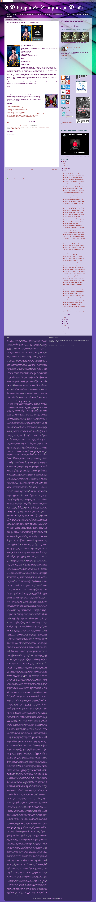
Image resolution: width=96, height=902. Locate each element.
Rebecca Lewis (36, 716)
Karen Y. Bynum (41, 582)
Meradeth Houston (34, 654)
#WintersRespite (26, 346)
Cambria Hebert (29, 423)
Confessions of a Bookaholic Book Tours (30, 448)
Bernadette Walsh (33, 396)
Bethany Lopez (15, 397)
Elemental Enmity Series (17, 486)
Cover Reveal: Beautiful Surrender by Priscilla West (73, 212)
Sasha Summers (34, 737)
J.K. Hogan (9, 557)
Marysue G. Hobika (43, 646)
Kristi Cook (44, 601)
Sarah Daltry (14, 736)
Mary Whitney (35, 646)
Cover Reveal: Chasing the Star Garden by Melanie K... (74, 210)
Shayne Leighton (13, 750)
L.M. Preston (12, 606)
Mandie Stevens (18, 638)
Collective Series (9, 448)
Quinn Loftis (14, 709)
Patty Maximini (39, 695)
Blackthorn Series (36, 400)
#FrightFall (37, 341)
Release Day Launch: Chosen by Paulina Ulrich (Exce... (73, 175)
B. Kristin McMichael (36, 386)
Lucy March (20, 631)
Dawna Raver (19, 466)
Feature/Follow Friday (28, 506)
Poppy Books (24, 703)
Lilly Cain (41, 618)
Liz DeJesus (37, 623)
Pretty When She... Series (19, 704)
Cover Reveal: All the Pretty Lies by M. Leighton (72, 177)
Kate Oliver (18, 589)
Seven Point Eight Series (31, 742)
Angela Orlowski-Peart (16, 374)
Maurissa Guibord (44, 647)
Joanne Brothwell (15, 573)
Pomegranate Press (17, 703)
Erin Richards (29, 496)
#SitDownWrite (36, 344)
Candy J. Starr (12, 426)
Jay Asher (31, 561)
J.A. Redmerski (42, 555)
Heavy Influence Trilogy (41, 532)
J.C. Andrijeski (13, 556)
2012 (64, 331)
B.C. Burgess (43, 386)
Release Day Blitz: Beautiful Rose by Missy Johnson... (73, 199)
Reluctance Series (9, 720)
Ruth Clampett (23, 728)
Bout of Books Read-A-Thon (21, 412)
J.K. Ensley (45, 556)
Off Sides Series (12, 684)
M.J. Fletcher (40, 634)
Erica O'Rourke (18, 496)
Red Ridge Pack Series (24, 717)
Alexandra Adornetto (39, 361)
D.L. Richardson (34, 457)
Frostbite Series (9, 516)
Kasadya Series (10, 585)
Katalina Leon (23, 127)
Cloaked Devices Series (11, 447)
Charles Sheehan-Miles (37, 435)
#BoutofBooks (17, 340)
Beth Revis (9, 397)
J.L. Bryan (22, 557)
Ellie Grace (21, 491)
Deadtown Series (43, 466)
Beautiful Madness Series (11, 393)
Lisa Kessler (33, 621)
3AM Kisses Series (23, 349)
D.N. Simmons (45, 457)
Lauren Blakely (44, 610)
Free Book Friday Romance (42, 514)
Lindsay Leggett (37, 619)
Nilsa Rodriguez (38, 680)
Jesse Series (44, 568)
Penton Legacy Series (35, 697)
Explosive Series (9, 502)
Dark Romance (36, 462)
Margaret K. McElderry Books (17, 639)
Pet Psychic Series (40, 699)
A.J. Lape (16, 353)
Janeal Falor (42, 560)
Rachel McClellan (41, 711)
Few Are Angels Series (20, 507)
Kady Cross (26, 580)
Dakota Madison (30, 458)
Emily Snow (30, 492)
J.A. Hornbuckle (26, 555)
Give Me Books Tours (27, 520)
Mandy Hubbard (30, 638)
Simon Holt (45, 753)
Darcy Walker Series (35, 461)
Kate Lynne (13, 589)
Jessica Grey (37, 569)
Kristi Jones (8, 602)
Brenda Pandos (9, 415)
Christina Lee (13, 440)
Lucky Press (15, 631)
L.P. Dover (21, 606)
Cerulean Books (39, 434)
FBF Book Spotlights (18, 506)
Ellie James (31, 491)
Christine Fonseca (36, 440)
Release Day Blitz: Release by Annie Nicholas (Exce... (73, 205)
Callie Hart (44, 422)
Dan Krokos (42, 458)
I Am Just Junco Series (25, 545)
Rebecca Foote (30, 716)
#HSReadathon (9, 342)
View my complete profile (66, 55)
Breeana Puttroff (43, 414)
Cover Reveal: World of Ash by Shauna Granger (72, 256)
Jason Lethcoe (26, 561)
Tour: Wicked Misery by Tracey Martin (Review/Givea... (74, 264)
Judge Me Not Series (16, 576)
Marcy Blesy (9, 639)
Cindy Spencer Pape (25, 443)
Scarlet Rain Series (14, 738)
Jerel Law (23, 568)
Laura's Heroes (18, 610)
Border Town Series (33, 411)
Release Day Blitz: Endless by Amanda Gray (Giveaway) (74, 269)
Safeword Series (9, 732)
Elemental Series (25, 486)
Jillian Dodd (20, 572)
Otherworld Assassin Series (23, 688)
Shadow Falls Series (40, 744)
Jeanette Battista (43, 561)
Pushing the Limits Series (34, 708)
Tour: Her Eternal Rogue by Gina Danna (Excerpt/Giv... (74, 311)
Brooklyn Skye (9, 419)
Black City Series (19, 400)
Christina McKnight (29, 440)
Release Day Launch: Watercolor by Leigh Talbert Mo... (74, 299)
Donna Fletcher (9, 479)
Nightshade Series (20, 680)
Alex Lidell (32, 361)
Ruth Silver (29, 728)
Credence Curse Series (29, 454)
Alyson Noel (18, 365)
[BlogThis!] (32, 125)
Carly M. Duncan (43, 426)
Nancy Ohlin (18, 672)
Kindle (29, 61)
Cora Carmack (32, 450)
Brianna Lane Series (16, 415)
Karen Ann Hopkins (36, 581)
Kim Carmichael (41, 597)
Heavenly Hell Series (32, 532)
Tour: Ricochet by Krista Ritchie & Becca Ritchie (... (73, 251)
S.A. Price (16, 729)
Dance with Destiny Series (18, 459)
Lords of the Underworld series (40, 626)
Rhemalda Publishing (19, 721)
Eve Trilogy (20, 500)
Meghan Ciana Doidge (13, 650)
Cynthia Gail (22, 457)
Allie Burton (14, 364)
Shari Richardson (40, 748)
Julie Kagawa (28, 577)
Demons (38, 471)
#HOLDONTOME (43, 341)
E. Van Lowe (9, 483)
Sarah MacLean (9, 737)
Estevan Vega (16, 498)
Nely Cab (18, 675)
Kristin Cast (20, 602)
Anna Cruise (36, 377)
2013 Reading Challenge (67, 110)
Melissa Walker (37, 652)
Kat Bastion (20, 586)
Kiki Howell (35, 597)
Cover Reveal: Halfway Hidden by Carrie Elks (72, 230)
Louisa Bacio (40, 627)
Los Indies (28, 627)
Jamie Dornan (9, 560)
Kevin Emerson (12, 597)
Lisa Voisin (33, 622)
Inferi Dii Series (35, 551)
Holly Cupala (19, 540)
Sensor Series (40, 741)
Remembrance (16, 720)
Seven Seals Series (40, 742)
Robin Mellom (27, 724)
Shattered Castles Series (32, 749)
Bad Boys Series (23, 388)
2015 (64, 161)
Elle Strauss (42, 490)
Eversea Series (43, 500)
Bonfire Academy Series (10, 407)
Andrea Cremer (35, 370)
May (65, 321)
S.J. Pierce (26, 729)
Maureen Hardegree (30, 647)
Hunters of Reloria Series (25, 544)
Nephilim (29, 675)
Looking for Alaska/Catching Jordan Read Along (25, 626)
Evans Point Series (9, 500)
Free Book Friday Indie (30, 514)
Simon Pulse (10, 754)
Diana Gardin (30, 475)
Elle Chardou (36, 490)
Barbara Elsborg (44, 389)
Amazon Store (30, 14)
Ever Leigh (25, 500)
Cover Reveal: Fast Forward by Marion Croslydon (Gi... (74, 197)
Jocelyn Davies (28, 573)
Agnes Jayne (19, 360)
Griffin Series (41, 524)
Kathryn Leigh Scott (20, 590)
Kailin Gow (38, 580)
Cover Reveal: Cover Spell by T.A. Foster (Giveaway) (73, 300)
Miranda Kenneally (29, 662)
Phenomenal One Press (13, 700)
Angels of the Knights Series (26, 376)
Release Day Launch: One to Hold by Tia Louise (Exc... (74, 267)
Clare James (20, 446)
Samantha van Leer (17, 733)
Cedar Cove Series (21, 434)
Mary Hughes (21, 646)
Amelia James (45, 368)
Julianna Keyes (22, 577)
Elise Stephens (30, 487)
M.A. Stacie (34, 634)
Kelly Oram (35, 594)
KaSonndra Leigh (35, 585)
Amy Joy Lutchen (32, 369)
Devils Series (30, 474)
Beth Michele (45, 396)
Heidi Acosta (9, 533)
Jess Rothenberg (28, 568)
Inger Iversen (42, 551)
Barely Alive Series (28, 390)
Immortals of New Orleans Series (12, 549)
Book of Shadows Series (34, 407)
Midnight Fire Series (16, 660)
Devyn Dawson (9, 475)
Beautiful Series (27, 393)
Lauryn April (31, 613)
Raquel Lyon (35, 713)
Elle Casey (31, 490)
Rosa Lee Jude (24, 725)
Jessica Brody (14, 569)
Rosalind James (37, 725)
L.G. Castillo (33, 605)
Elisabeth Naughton (10, 487)
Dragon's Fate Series (35, 479)
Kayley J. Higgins (39, 592)
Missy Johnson (22, 663)
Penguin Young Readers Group (26, 697)
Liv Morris (44, 622)
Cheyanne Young (21, 438)
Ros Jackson (18, 725)
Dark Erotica (42, 461)
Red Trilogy (31, 717)
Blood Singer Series (35, 404)
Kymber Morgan (10, 605)
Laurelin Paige (31, 610)
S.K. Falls (40, 729)
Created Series (16, 454)
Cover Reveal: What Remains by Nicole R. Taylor (72, 260)
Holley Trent (13, 540)
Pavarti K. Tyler (25, 696)
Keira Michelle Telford (11, 593)
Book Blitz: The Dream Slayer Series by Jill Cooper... (73, 181)
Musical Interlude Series (18, 668)
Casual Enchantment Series (17, 431)
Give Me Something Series (37, 520)
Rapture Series (29, 713)
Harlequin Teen (28, 528)
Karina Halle (32, 584)
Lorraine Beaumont (22, 627)
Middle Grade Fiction (29, 659)
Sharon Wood (24, 749)
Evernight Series (37, 500)
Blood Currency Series (42, 403)
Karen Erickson (20, 582)
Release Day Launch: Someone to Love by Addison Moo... (74, 183)
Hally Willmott (34, 527)
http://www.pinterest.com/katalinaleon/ (16, 108)
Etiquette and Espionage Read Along (18, 499)
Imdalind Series (43, 547)
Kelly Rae (39, 594)
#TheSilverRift (33, 345)
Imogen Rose (22, 549)
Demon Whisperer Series (32, 471)
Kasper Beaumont (43, 585)
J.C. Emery (17, 556)
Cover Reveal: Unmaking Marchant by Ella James (73, 203)
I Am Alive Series (17, 545)
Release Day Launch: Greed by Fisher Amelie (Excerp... (73, 184)
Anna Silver (17, 378)
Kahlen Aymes (32, 580)
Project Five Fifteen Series (12, 705)
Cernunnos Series (32, 434)
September (66, 314)
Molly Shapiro (10, 664)
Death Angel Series (29, 467)
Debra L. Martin (38, 469)
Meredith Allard (16, 655)
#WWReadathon (40, 346)
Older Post (55, 169)
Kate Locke (44, 588)
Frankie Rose (12, 514)
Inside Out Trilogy (23, 552)
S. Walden (11, 729)
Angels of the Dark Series (16, 376)
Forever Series (21, 512)
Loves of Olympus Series (39, 630)
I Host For (67, 14)
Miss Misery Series (15, 663)
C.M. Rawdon (18, 422)
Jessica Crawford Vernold (22, 569)
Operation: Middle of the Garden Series (32, 687)
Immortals (33, 548)
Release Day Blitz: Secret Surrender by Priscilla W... (73, 310)
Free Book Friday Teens (12, 515)
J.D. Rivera (32, 556)
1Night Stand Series (25, 348)
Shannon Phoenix (9, 748)
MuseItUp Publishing (31, 667)
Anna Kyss (12, 378)
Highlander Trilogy (18, 539)
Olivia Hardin (23, 684)
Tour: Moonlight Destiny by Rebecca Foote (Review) (73, 192)
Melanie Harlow (27, 650)
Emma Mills (19, 494)
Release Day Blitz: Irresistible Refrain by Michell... (72, 293)
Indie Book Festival (19, 551)
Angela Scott (24, 374)
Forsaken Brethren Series (36, 512)
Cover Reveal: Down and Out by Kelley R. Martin (72, 254)
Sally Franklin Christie (28, 732)
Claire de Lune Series (34, 444)
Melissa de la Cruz (23, 651)
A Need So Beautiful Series (41, 351)
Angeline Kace (44, 374)
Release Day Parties (41, 718)
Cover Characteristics (20, 453)
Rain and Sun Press (31, 712)
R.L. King (34, 709)
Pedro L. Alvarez (32, 696)
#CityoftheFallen (31, 340)
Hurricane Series (33, 544)
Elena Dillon (32, 486)
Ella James (26, 490)
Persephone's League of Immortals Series (29, 699)
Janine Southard (13, 561)
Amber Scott (33, 368)
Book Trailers (42, 408)
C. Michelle (34, 419)
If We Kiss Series (16, 547)
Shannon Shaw (15, 748)
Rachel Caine (44, 709)
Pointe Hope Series (41, 701)
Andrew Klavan (22, 372)
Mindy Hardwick (37, 660)
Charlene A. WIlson (23, 435)
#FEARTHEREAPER (23, 341)
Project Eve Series (44, 704)
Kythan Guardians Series (18, 605)
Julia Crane (45, 576)
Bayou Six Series (9, 392)
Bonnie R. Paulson (18, 407)
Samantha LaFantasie (42, 732)
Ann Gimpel (9, 377)
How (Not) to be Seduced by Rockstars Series (22, 543)
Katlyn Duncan (43, 590)
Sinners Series (23, 754)
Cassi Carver (34, 430)
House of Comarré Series (22, 541)
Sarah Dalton (9, 736)
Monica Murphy (21, 664)
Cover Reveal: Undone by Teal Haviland (71, 172)
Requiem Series (37, 720)
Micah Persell (13, 656)
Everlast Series (30, 500)
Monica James (15, 664)
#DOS (45, 340)
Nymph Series (21, 683)
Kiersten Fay (30, 597)
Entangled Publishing (16, 495)
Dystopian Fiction (39, 482)
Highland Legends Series (42, 537)
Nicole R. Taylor (11, 679)
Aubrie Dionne (32, 385)
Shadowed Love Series (31, 745)
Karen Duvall (15, 582)
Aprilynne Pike (9, 381)
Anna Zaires (22, 378)
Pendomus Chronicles (39, 696)
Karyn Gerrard (45, 584)
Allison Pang (33, 364)
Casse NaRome (28, 430)
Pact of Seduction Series (21, 691)
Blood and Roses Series (23, 403)
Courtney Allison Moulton (28, 451)
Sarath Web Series (16, 737)
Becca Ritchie (18, 394)
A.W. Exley (25, 355)
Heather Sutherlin (16, 532)
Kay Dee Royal (9, 592)
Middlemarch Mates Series (38, 659)
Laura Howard (29, 609)
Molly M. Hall (45, 663)
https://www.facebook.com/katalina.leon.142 (17, 109)
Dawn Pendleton (13, 466)
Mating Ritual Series (10, 647)
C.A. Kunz (43, 419)
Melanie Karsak (33, 650)
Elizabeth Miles (9, 490)
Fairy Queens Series (34, 502)
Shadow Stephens (15, 745)
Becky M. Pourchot (25, 394)
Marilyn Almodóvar (14, 642)
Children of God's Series (29, 438)
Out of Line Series (13, 689)
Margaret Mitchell (28, 639)
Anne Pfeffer (39, 378)
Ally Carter (44, 364)
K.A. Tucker (42, 578)
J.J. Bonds (41, 556)
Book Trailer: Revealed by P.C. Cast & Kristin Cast (73, 240)
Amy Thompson (44, 369)
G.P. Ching (24, 516)
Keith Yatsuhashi (19, 593)
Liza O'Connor (19, 625)
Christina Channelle (31, 439)
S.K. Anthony (36, 729)
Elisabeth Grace (43, 486)
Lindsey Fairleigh (44, 619)
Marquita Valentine (16, 644)
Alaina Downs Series (41, 360)
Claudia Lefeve (36, 446)
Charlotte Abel (9, 436)
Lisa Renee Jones (16, 622)
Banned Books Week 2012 (35, 389)
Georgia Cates (39, 518)
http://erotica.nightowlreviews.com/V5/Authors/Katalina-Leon (21, 116)
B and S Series (29, 386)
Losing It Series (33, 627)
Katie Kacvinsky (27, 590)
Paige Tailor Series (35, 691)
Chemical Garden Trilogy (33, 436)
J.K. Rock (13, 557)
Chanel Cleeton (10, 435)
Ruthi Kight (34, 728)
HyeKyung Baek (44, 544)
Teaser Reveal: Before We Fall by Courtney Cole (72, 276)
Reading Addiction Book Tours (40, 714)
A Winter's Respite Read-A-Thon (30, 352)
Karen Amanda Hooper (27, 581)
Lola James (28, 625)
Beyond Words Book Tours (30, 398)
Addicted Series (26, 357)
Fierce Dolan (27, 507)
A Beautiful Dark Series (32, 349)
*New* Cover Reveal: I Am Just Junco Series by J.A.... (73, 249)
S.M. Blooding (10, 730)
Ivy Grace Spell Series (40, 553)
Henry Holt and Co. (32, 535)
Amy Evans (21, 369)
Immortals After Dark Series (41, 548)
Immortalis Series (28, 548)
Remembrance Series (23, 720)
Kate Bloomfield (44, 586)
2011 (64, 333)
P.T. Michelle (13, 691)
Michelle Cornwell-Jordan (15, 658)
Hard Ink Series (10, 528)
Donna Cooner (43, 478)
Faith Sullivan (41, 502)
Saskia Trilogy (41, 737)
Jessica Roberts (15, 570)
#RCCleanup (22, 344)
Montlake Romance (38, 664)
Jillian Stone (31, 572)
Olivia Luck (29, 684)
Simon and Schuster (38, 753)
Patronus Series (33, 695)
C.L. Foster (13, 422)
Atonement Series (18, 385)
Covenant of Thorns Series (11, 453)
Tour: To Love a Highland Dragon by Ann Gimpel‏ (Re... (74, 232)
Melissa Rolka (31, 652)
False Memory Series (42, 503)
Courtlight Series (19, 451)
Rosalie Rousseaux (30, 725)
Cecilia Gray (8, 434)
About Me (14, 14)
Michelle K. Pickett (39, 658)
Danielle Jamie (16, 461)
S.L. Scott (45, 729)
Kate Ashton (32, 586)
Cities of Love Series (13, 444)
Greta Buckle (27, 524)
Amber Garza (27, 368)
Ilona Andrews (23, 547)
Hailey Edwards (28, 527)
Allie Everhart (19, 364)
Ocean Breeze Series (27, 683)
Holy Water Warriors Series (39, 540)
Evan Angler (44, 499)
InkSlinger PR (15, 552)
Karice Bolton (15, 584)
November (66, 168)
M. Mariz (25, 634)
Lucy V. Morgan (27, 631)
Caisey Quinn (33, 422)
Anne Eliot (34, 378)
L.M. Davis (42, 605)
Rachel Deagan (9, 711)
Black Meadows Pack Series (28, 400)
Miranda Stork (36, 662)
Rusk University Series (10, 728)
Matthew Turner (23, 647)
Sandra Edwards (37, 733)
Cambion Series (22, 423)
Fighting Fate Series (21, 508)
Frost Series (43, 515)
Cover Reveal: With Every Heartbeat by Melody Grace (73, 227)
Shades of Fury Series (22, 744)
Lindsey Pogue (16, 621)
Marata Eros (43, 638)
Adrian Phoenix (40, 357)
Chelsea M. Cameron (23, 436)
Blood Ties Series (42, 404)
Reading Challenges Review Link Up (80, 14)
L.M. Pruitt (16, 606)
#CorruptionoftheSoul (39, 340)
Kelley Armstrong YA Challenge (37, 593)
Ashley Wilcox (35, 382)
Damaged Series (36, 458)
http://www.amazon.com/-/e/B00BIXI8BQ (16, 112)
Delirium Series (16, 471)
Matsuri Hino (16, 647)
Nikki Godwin (27, 680)
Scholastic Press (43, 738)
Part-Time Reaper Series (32, 693)
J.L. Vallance (28, 557)
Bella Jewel (19, 396)
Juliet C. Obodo (35, 577)
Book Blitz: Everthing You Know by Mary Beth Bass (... (74, 258)
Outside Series (28, 689)
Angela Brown (19, 373)
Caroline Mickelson (34, 427)
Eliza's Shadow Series (42, 487)
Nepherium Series (24, 675)
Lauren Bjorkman (37, 610)
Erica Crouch (42, 495)
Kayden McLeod (26, 592)
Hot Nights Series (13, 541)
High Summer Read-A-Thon (12, 537)
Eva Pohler (38, 499)
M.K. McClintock (10, 635)
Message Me (22, 14)
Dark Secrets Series (43, 462)
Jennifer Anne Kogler (10, 565)
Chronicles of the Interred (11, 443)
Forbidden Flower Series (27, 511)
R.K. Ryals (25, 709)
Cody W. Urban (19, 447)
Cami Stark (41, 423)
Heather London (28, 531)
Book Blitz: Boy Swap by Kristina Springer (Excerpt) (73, 219)
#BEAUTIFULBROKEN (10, 340)
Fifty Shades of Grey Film (35, 507)
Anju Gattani (44, 376)
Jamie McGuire (21, 560)
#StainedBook (43, 344)
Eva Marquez (33, 499)
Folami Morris (20, 511)
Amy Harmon (26, 369)
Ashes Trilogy (14, 382)
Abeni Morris (20, 356)
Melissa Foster (29, 651)
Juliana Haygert (16, 577)
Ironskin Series (15, 553)
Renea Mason (31, 720)
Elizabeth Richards (16, 490)
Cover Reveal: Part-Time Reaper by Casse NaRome (73, 218)
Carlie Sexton (30, 426)
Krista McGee (14, 601)
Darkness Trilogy (31, 463)
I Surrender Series (9, 547)
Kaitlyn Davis (44, 580)
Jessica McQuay (43, 569)
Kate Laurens (39, 588)
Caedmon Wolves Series (25, 422)
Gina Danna (42, 519)
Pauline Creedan (19, 696)
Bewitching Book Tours (34, 397)
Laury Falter (26, 613)
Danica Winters (36, 459)
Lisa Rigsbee (22, 622)
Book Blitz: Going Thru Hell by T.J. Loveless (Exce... (73, 229)
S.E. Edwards (22, 729)
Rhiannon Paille (35, 721)
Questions (9, 709)
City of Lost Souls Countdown (24, 444)
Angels (9, 376)
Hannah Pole (45, 527)
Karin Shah (27, 584)
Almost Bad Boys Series (10, 365)
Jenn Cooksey (20, 564)
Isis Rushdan (28, 553)
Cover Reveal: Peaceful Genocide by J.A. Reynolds (72, 188)
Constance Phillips (13, 450)
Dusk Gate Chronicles (30, 482)
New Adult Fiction (18, 676)
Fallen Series (19, 503)
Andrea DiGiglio (43, 370)
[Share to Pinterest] (36, 125)
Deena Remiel (19, 470)
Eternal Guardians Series (32, 498)
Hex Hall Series (28, 536)
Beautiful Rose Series (19, 393)
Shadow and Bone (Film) (31, 744)
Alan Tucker (12, 361)
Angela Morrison (9, 374)
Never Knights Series (43, 675)
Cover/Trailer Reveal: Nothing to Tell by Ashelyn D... (73, 186)
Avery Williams (18, 386)
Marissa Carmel (21, 643)
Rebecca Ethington (23, 716)
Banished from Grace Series (24, 389)
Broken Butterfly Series (12, 418)
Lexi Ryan (13, 618)
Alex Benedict (22, 361)
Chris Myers (12, 439)
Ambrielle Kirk (39, 368)
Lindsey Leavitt (10, 621)
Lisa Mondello (44, 621)
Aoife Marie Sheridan (27, 380)
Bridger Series (33, 415)
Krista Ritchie (19, 601)
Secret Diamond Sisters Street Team (38, 740)
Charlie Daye (44, 435)
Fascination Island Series (38, 504)
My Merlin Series (43, 668)
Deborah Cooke (23, 469)
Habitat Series (22, 527)
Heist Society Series (37, 533)
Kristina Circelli (26, 602)
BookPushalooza (17, 410)
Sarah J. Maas (30, 736)
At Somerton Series (33, 384)
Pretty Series (12, 704)
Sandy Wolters (43, 733)
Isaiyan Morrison (22, 553)
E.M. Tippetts (25, 483)
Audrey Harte (43, 385)
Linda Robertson (24, 619)
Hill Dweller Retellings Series (31, 539)
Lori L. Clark (16, 627)
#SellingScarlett (29, 344)
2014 (64, 163)
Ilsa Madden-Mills (36, 547)
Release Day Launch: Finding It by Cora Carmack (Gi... (74, 245)
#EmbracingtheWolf (10, 341)
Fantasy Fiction (10, 504)
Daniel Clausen (43, 459)
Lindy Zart (21, 621)
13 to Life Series (17, 348)
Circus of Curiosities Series (34, 443)
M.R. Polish (38, 635)
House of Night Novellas (31, 541)
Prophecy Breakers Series (42, 705)
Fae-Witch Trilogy (25, 502)
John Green (44, 573)
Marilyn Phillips (33, 642)
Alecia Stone (17, 361)
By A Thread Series (15, 419)
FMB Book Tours (11, 511)
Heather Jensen (21, 531)
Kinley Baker (40, 598)
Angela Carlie (31, 373)
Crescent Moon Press (38, 454)
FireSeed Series (43, 508)
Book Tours (17, 127)
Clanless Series (9, 446)
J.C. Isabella (22, 556)
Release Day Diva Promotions (28, 719)
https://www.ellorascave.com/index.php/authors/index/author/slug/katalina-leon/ (25, 113)
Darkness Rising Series (17, 463)
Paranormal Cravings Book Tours (33, 127)
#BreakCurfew (25, 340)
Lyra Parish (9, 634)
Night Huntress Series (37, 679)
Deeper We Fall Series (26, 470)
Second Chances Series (19, 740)
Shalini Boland (38, 745)
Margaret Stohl (35, 639)
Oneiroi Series (22, 687)
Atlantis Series (39, 384)
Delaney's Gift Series (10, 471)
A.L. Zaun (30, 353)
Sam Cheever (36, 732)
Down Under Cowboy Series (17, 479)
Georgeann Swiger (33, 518)
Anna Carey (31, 377)
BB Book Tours (16, 392)
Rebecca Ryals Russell (43, 716)
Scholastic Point (35, 738)
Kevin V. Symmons (19, 597)
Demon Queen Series (23, 471)
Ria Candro (42, 721)
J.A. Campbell (20, 555)
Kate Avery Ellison (38, 586)
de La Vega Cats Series (27, 466)
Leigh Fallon (25, 615)
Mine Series (43, 660)
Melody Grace (9, 654)
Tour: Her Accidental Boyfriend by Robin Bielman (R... (73, 208)
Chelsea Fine (16, 436)
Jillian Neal (26, 572)
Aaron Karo (30, 355)
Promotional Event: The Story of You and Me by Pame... (74, 286)
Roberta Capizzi (9, 724)
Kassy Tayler (15, 586)
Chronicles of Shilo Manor (41, 442)
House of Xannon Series (10, 543)
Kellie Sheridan (17, 594)
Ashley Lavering (20, 382)
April (65, 323)
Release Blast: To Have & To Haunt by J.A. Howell (73, 282)
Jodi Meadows (33, 573)
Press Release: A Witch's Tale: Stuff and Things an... (73, 284)
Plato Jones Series (20, 701)
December (66, 166)
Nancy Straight (24, 672)
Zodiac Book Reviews (44, 127)
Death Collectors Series (37, 467)
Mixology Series (34, 663)
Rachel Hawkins (27, 711)
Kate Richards (24, 589)
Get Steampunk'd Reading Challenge (17, 519)
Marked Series (43, 643)
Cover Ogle (29, 453)
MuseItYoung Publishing (40, 667)
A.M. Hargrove (41, 353)
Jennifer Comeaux (25, 565)
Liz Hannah (42, 623)
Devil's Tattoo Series (23, 474)
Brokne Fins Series (36, 418)
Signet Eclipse (19, 753)
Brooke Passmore (43, 418)
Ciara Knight (18, 443)
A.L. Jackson (26, 353)
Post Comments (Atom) (16, 172)
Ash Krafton (37, 381)
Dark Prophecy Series (28, 462)
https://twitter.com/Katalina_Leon (14, 110)
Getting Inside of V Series (30, 519)
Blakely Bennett (43, 400)
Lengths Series (18, 617)
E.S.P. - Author (31, 483)
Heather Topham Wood (24, 532)
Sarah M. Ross (43, 736)
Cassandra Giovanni (12, 430)
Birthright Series (44, 398)
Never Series (10, 676)
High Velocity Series (23, 537)
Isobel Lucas (34, 553)
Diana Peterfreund (41, 475)
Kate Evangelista (18, 588)
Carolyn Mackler (41, 427)
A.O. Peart (11, 355)
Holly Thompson (30, 540)
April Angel (34, 380)
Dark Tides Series (9, 463)
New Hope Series (43, 676)
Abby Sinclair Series (13, 356)
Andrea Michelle (16, 372)
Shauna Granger (40, 749)
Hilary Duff (24, 539)
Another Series (20, 380)
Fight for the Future (43, 507)
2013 (64, 165)
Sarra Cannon (22, 737)
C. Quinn (39, 419)
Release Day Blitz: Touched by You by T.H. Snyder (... (73, 173)
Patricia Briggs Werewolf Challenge (16, 695)
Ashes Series (9, 382)
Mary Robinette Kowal (28, 646)
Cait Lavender (39, 422)
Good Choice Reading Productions (34, 523)
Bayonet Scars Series (42, 390)
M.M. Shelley (27, 635)
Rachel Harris (21, 711)
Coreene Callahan (44, 450)
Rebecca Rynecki (10, 717)
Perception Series (9, 699)
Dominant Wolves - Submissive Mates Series (26, 478)
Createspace (22, 454)
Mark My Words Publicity (35, 643)
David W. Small (31, 465)
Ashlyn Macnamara (42, 382)
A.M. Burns (35, 353)
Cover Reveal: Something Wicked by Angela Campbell (73, 241)
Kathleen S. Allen (13, 590)
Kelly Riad (44, 594)
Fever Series (45, 506)
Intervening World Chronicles (41, 552)
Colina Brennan (43, 447)
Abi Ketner (32, 356)
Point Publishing (33, 701)
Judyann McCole (33, 576)
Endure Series (9, 495)
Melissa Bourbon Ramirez (15, 651)
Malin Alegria (12, 638)
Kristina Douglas (33, 602)
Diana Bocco (25, 475)
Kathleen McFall (39, 589)
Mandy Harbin (24, 638)
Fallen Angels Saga (13, 503)
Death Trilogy (12, 469)
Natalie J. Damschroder (37, 672)
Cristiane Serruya (13, 455)
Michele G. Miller (38, 656)
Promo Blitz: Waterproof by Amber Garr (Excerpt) (73, 179)
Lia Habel (22, 618)
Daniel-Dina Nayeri (10, 461)
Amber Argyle (9, 368)
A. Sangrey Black (41, 352)
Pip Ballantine (42, 700)
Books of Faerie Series (38, 410)
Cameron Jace (35, 423)
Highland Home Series (32, 537)
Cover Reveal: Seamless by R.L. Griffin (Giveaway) (73, 289)
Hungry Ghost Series (16, 544)
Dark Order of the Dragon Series (19, 462)
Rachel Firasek (15, 711)
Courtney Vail (44, 451)
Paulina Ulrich (12, 696)
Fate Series (45, 504)
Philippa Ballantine (22, 700)
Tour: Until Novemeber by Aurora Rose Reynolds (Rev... (74, 273)
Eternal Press (41, 498)
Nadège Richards (23, 671)
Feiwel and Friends (38, 506)
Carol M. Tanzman (9, 427)
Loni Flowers (14, 626)
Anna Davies (42, 377)
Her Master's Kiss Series (40, 535)
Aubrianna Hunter (25, 385)
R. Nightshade (20, 709)
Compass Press (20, 448)
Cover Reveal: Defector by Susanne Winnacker (72, 308)
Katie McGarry (37, 590)
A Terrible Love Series (18, 352)
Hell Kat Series (13, 535)
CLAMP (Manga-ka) (43, 444)
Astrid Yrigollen (25, 384)
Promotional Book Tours (30, 705)
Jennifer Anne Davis (42, 564)
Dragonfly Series (43, 479)
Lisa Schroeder (28, 622)
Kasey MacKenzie (16, 585)
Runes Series (28, 726)
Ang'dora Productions (37, 372)
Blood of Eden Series (18, 404)
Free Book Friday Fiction (20, 514)
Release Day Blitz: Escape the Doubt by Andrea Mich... (73, 252)
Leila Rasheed (12, 617)
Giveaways (9, 16)
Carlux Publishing (36, 426)
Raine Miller (38, 712)
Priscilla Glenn (26, 704)
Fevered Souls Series (11, 507)
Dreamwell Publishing (14, 482)
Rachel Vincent (18, 712)
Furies (21, 516)
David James (26, 465)
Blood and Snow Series (32, 403)
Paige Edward (28, 691)
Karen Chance (43, 581)
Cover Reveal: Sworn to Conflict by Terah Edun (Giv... (73, 234)
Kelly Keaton (29, 594)
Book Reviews (12, 127)
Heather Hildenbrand (14, 531)
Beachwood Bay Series (26, 392)
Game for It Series (31, 516)
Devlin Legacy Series (37, 474)
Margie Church (41, 639)
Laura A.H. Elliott (10, 609)
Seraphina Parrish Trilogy (14, 742)
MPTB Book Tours (17, 667)
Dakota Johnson (22, 458)
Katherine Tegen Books (31, 589)
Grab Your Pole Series (14, 524)
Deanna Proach (9, 467)
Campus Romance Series (22, 424)
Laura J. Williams (35, 609)
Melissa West (43, 652)
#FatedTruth (17, 341)
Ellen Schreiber (15, 491)
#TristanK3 (38, 345)
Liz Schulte (13, 625)
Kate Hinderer (24, 588)
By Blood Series (22, 419)
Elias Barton (37, 486)
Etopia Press (28, 499)
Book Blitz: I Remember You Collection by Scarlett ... (73, 221)
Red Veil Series (37, 717)
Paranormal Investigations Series (40, 692)
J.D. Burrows (27, 556)
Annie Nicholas (9, 380)
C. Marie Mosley (29, 419)
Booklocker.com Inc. (10, 410)
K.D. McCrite (12, 580)
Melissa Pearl (25, 652)
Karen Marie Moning (28, 582)
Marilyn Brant (21, 642)
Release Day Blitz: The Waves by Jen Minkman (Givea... (73, 291)
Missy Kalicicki (28, 663)
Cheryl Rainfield (14, 438)
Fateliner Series (10, 506)
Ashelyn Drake (43, 381)
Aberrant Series (26, 356)
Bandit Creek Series (15, 389)
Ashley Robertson (28, 382)
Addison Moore (33, 357)
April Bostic (39, 380)
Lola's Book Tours (34, 625)
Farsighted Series (29, 504)
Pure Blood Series (17, 708)
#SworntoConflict (9, 345)
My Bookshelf (39, 14)
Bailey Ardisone (30, 388)
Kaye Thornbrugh (32, 592)
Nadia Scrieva (30, 671)
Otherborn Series (15, 688)
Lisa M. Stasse (38, 621)
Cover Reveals (38, 453)
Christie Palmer (18, 439)
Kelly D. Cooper (23, 594)
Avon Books (24, 386)
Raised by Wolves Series (10, 713)
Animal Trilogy (38, 376)
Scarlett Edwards (22, 738)
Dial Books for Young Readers (17, 475)
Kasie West (29, 585)
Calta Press (8, 423)
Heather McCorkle (9, 532)
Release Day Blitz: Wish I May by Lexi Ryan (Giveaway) (74, 271)
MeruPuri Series (34, 655)
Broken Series (29, 418)
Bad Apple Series (17, 388)
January (65, 328)
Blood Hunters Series (10, 404)
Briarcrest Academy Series (25, 415)
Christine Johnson (44, 440)
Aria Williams (14, 381)
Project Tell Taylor (21, 705)
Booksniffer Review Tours (23, 411)
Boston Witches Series (41, 411)
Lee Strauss (11, 614)
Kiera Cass (25, 597)
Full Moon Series (16, 516)
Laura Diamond (23, 609)
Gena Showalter (19, 518)
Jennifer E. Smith (40, 565)
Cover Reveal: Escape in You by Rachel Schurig (72, 302)
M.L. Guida (16, 635)
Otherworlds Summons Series (35, 688)
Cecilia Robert (14, 434)
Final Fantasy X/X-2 (29, 508)
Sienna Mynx (9, 753)
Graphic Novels (21, 524)
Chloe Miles (36, 438)
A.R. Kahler (16, 355)
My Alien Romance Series (28, 668)
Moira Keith (39, 663)
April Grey (44, 380)
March (65, 325)
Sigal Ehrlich (14, 753)
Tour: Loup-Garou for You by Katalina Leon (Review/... (74, 236)
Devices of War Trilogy (14, 474)
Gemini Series (13, 518)
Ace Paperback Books (13, 357)
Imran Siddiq (27, 549)
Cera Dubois (27, 434)
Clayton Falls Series (43, 446)
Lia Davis (17, 618)
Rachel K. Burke (34, 711)
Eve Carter (15, 500)
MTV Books (24, 667)
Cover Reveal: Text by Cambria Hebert (70, 223)
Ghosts (37, 519)
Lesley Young (40, 617)
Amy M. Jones (38, 369)
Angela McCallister (43, 373)
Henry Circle (26, 535)
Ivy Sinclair (15, 555)
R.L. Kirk (39, 709)
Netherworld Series (36, 675)
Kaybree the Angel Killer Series (17, 592)
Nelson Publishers (13, 675)
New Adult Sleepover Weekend (32, 676)
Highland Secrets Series (10, 539)
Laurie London (20, 613)
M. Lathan (14, 634)
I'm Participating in (58, 14)
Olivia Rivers (41, 684)
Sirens (28, 754)
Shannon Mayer (43, 746)
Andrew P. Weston (29, 372)
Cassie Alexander (40, 430)
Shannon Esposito (35, 746)
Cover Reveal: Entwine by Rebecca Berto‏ (71, 243)
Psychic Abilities (22, 707)
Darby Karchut (28, 461)
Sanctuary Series (24, 733)
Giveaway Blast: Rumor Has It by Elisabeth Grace (72, 194)
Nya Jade (16, 683)
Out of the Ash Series (20, 689)
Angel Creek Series (12, 373)
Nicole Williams (23, 679)
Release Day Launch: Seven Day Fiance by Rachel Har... (74, 247)
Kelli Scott (11, 594)
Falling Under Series (34, 503)
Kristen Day (32, 601)
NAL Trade (42, 671)
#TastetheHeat (27, 345)
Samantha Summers (10, 733)
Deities (32, 470)
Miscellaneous (42, 662)
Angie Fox (33, 376)
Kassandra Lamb (9, 586)
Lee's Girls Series (17, 614)
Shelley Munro (27, 750)
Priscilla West (33, 704)
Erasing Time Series (25, 495)
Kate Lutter (8, 589)
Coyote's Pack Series (10, 454)
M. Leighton (19, 634)
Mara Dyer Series (37, 638)
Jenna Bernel (26, 564)
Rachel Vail (12, 712)
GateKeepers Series (38, 516)
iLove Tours (29, 547)
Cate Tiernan (44, 431)
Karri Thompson (38, 584)
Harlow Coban (35, 528)
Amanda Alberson (40, 365)
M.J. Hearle (45, 634)
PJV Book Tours (14, 701)
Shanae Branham (9, 746)
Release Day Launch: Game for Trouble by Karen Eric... (74, 190)
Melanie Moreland (40, 650)
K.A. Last (37, 578)
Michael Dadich (19, 656)
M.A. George (30, 634)
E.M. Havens (20, 483)
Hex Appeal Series (22, 536)
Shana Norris (44, 745)
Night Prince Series (13, 680)
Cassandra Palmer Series (20, 430)
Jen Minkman (14, 564)
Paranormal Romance (22, 693)
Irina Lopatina (9, 553)
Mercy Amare (41, 654)
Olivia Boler (18, 684)
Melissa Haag (35, 651)
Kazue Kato (45, 592)
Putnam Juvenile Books (43, 708)
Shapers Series (21, 748)
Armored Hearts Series (21, 381)
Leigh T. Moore (32, 615)
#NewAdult (9, 344)
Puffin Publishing (35, 707)
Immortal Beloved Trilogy (11, 548)
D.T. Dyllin (9, 458)
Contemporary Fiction (22, 450)
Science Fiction (10, 740)
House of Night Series (42, 541)
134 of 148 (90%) (65, 117)
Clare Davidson (15, 446)
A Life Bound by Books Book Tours (29, 351)
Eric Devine (36, 495)
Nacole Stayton (17, 671)
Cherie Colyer (41, 436)
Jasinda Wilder (20, 561)
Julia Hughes (10, 577)
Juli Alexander (39, 576)
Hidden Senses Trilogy (35, 536)
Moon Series (44, 664)
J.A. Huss (36, 555)
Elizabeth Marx (43, 488)
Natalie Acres (30, 672)
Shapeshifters (27, 748)
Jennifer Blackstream (17, 565)
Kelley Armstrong (26, 593)
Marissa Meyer (27, 643)
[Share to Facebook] (34, 125)
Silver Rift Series (25, 753)
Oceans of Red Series (35, 683)
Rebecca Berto (15, 716)
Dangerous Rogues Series (28, 459)
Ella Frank (22, 490)
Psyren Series (28, 707)
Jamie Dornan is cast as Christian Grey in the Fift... (73, 195)
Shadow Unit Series (23, 745)
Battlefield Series (35, 390)
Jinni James (36, 572)
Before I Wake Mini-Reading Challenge (37, 394)
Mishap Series (9, 663)
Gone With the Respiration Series (21, 523)
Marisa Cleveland (14, 643)
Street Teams (48, 14)
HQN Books (33, 543)
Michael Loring (25, 656)
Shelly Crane (33, 750)
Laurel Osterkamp (24, 610)
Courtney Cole (37, 451)
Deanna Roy (14, 467)
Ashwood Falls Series (17, 384)
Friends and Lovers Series (24, 515)
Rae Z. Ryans (25, 712)
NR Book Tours (10, 683)
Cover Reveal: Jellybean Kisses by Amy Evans (71, 275)
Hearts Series (40, 529)
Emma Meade (13, 494)
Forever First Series (14, 512)
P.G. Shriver (38, 689)
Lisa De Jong (27, 621)
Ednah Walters (18, 484)
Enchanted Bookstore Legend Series (28, 494)
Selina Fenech (27, 741)
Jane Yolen (36, 560)
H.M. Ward (12, 527)
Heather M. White (42, 531)
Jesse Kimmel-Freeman (36, 568)
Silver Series (31, 753)
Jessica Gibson (30, 569)
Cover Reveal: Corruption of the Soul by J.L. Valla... (73, 287)
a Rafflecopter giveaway (12, 122)
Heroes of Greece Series (14, 536)
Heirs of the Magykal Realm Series (26, 533)
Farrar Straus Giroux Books (20, 504)
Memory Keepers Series (25, 654)
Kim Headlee (13, 598)
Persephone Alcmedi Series (17, 699)
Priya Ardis (38, 704)
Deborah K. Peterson (31, 469)
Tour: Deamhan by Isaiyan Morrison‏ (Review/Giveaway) (74, 280)
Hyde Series (39, 544)
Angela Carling (36, 373)
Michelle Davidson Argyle (24, 658)
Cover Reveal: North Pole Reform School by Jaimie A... (74, 238)
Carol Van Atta (21, 427)
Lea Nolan (41, 613)
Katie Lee (32, 590)
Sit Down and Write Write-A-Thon (37, 754)
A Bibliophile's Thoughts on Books (43, 8)
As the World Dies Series (30, 381)
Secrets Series (14, 741)
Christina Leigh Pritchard (20, 440)
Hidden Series (43, 536)
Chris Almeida (41, 438)
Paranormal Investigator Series (11, 693)
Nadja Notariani (36, 671)
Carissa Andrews (24, 426)
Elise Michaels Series (18, 487)
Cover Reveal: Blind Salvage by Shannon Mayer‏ (72, 225)
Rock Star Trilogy (34, 724)
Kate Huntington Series (32, 588)
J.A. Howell (31, 555)
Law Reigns (37, 613)
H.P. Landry (17, 527)
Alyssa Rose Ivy (32, 365)
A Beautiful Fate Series (41, 349)
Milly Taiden (24, 660)
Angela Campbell (25, 373)
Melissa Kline (41, 651)
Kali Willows (9, 581)
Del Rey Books (37, 470)
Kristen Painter (37, 601)
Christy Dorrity (24, 442)
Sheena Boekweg (20, 750)
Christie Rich (25, 439)
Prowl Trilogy (9, 707)
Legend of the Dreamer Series (26, 614)
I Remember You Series (42, 545)
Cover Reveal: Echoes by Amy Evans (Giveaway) (72, 206)
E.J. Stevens (15, 483)
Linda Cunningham (13, 619)
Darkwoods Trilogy (38, 463)
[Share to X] (33, 125)
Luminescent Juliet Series (40, 631)
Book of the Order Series (43, 407)
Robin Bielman (21, 724)
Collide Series (15, 448)
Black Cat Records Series (12, 400)
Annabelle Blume (28, 378)
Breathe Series (37, 414)
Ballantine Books (37, 388)
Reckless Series (16, 717)
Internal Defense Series (31, 552)
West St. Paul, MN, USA (15, 128)
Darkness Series (24, 463)
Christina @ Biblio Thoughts (74, 47)
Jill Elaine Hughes (14, 572)
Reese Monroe (43, 717)
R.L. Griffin (30, 709)
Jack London (33, 557)
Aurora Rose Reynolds (11, 386)
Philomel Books (35, 700)
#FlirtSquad (31, 341)
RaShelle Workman (42, 713)
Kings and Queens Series (33, 598)
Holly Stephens (24, 540)
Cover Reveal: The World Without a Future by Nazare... (74, 201)
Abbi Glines (42, 355)
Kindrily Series (25, 598)
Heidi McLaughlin (16, 533)
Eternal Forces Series (23, 498)
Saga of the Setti (15, 732)
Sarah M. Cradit (36, 736)
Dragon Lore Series (27, 479)
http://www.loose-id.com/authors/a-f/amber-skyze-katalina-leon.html (22, 115)
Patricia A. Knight (40, 693)
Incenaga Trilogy (12, 551)
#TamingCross (21, 345)
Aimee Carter (24, 360)
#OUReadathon (15, 344)
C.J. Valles (9, 422)
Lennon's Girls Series (25, 617)
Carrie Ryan (22, 428)
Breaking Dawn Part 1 (13, 414)
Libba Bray (26, 618)
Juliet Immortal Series (42, 577)
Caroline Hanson (27, 427)
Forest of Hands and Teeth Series (38, 511)
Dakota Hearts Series (16, 458)
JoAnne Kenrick (21, 573)
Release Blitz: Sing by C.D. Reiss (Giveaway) (71, 265)
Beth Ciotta (39, 396)
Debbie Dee (18, 469)
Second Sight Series (28, 740)
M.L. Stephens (21, 635)
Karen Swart (36, 582)
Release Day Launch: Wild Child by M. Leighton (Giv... (73, 216)
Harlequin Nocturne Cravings (19, 528)
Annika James (15, 380)
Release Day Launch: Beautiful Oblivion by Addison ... (73, 214)
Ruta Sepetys (17, 728)
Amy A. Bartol (16, 369)
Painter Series (41, 691)
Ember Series (43, 491)
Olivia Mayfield (35, 684)
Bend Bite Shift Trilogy (26, 396)
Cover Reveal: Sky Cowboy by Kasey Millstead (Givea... (74, 278)
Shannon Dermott (28, 746)
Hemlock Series (19, 535)
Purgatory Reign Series (25, 708)
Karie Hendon (22, 584)
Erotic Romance (36, 496)
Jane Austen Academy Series (29, 560)
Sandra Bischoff (30, 733)
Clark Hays (25, 446)
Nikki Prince (33, 680)
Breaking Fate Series (30, 414)
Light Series (32, 618)
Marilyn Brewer (27, 642)
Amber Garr (21, 368)
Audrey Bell (38, 385)
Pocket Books (27, 701)
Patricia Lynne (26, 695)
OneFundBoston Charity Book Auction (13, 687)
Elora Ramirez (37, 491)
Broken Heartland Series (21, 418)
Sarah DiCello (19, 736)
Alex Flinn (28, 361)
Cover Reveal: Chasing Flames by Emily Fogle (72, 304)
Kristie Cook (14, 602)
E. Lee (46, 482)
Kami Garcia (21, 581)
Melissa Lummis (12, 652)
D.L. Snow (39, 457)
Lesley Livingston (34, 617)
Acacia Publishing (38, 356)
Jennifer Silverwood (10, 568)
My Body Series (36, 668)
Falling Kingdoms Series (26, 503)
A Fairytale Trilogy (19, 351)
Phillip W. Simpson (29, 700)
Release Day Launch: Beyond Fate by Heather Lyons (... (74, 262)
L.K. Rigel (38, 605)
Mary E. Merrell (14, 646)
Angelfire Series (38, 374)
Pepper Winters (43, 697)
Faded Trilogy (15, 502)
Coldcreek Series (25, 447)
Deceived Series (13, 470)
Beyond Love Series (22, 398)
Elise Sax (24, 487)
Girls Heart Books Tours (16, 520)
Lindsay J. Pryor (31, 619)
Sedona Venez (20, 741)
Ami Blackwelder (10, 369)
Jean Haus (36, 561)
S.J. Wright (31, 729)
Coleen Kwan (32, 447)
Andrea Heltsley (9, 372)
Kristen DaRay (26, 601)
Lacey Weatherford (32, 606)
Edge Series (45, 483)
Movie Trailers (10, 667)
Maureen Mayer (37, 647)
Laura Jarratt (41, 609)
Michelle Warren (21, 659)
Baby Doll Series (9, 388)
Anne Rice (44, 378)
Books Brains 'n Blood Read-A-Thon (27, 410)
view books (72, 119)
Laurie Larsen (14, 613)
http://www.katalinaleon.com (13, 106)
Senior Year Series (34, 741)
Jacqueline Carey (39, 557)
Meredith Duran (23, 655)
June (65, 319)
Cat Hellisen (29, 431)
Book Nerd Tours (25, 407)
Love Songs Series (24, 630)
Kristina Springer (40, 602)
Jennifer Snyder (17, 568)
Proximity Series (15, 707)
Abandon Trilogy (35, 355)
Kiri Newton (45, 598)
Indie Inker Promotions (28, 551)
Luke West (33, 631)
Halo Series (40, 527)
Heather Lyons (34, 531)
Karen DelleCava (9, 582)
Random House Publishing (21, 713)
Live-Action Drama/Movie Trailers (12, 623)
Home (8, 14)
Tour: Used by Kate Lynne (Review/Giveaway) (72, 297)
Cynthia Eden (16, 457)
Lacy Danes (39, 606)
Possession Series (30, 703)
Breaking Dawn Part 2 (22, 414)
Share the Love (34, 748)
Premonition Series (37, 703)
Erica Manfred (12, 496)
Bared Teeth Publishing (19, 390)
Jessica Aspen (9, 569)
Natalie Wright (44, 672)
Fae (19, 502)
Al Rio (35, 360)
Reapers (10, 716)
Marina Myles (40, 642)
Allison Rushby (38, 364)
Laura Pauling (12, 610)
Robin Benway (15, 724)
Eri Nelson (31, 495)
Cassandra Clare (43, 428)
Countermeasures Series (11, 451)
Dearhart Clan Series (21, 467)
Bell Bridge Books (13, 396)
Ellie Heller (26, 491)
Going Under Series (11, 523)
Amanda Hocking (24, 366)
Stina (67, 112)
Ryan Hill (39, 728)
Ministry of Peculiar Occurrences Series (13, 662)
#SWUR (15, 345)
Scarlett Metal (28, 738)
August (65, 315)
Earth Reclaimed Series (38, 483)
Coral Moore (38, 450)
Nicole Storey (17, 679)
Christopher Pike (10, 442)
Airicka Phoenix (30, 360)
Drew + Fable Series (23, 482)
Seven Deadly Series (23, 742)
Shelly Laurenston (40, 750)
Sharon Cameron (12, 749)
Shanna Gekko (15, 746)
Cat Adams (24, 431)
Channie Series (16, 435)
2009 (31, 348)
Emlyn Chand (36, 492)
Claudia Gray (31, 446)
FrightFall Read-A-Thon (35, 515)
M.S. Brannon (44, 635)
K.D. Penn (16, 580)
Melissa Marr (18, 652)
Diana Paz (35, 475)
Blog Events (23, 402)
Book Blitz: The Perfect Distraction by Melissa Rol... (73, 295)
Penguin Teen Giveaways (15, 697)
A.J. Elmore (11, 353)
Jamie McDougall (14, 560)
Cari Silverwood (17, 426)
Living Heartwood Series (30, 623)
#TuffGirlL (44, 345)
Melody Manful (16, 654)
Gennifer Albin (26, 518)
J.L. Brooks (18, 557)
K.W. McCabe (21, 580)
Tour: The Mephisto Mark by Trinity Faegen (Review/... (74, 306)
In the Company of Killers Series (36, 549)
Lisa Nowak (10, 622)
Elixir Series (36, 487)
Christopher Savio (18, 442)
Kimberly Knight (19, 598)
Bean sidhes (33, 392)
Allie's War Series (27, 364)
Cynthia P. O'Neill (28, 457)
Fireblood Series (36, 508)
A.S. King (21, 355)
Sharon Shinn (19, 749)
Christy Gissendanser (32, 442)
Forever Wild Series (28, 512)
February (65, 327)
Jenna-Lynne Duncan (34, 564)
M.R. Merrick (33, 635)
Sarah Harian (25, 736)
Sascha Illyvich (27, 737)
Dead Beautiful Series (35, 466)
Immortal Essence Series (20, 548)
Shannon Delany (21, 746)
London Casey (40, 625)
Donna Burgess (37, 478)
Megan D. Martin (34, 648)
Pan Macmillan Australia (15, 692)
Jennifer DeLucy (32, 565)
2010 (35, 348)
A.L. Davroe (21, 353)
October (65, 170)
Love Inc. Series (16, 630)
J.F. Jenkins (36, 556)
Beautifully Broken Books (35, 393)
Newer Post (10, 169)
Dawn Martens (37, 465)
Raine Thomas (43, 712)
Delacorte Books (43, 470)
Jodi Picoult (39, 573)
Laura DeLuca (16, 609)
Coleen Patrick (37, 447)
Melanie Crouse (21, 650)
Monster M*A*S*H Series (29, 664)
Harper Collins (40, 528)
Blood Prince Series (27, 404)
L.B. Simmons (27, 605)
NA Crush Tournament (10, 671)
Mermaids (28, 655)
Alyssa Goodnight (24, 365)
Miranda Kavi (23, 662)
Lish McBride (39, 622)
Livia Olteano (21, 623)
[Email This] (30, 125)
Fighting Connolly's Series (12, 508)
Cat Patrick (39, 431)
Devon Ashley (44, 474)
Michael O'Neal (32, 656)
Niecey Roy (29, 679)
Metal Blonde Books (41, 655)
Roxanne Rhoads (44, 725)
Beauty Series (12, 394)
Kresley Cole (8, 601)
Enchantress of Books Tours (40, 494)
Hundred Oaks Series (40, 543)
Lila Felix (36, 618)
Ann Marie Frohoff (15, 377)
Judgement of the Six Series (25, 576)
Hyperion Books (10, 545)
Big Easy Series (38, 398)
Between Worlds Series (23, 397)
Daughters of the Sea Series (17, 465)
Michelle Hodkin (32, 658)
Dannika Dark (22, 461)
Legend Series (34, 614)
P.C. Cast (33, 689)
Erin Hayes (24, 496)
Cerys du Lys (45, 434)
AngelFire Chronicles (30, 374)
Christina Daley (38, 439)
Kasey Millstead (23, 585)
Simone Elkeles (16, 754)
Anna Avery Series (24, 377)
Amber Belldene (15, 368)
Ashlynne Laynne (10, 384)
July (64, 317)
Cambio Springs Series (15, 423)
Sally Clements (21, 732)
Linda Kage (19, 619)
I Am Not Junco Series (33, 545)
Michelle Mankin (14, 659)
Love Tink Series (31, 630)
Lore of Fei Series (9, 627)
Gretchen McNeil (34, 524)
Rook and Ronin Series (11, 725)
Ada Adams (20, 357)
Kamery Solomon (14, 581)
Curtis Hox (11, 457)
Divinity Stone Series (14, 478)
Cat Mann (34, 431)
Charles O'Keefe (29, 435)
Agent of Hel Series (13, 360)
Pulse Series (41, 707)
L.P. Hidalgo (25, 606)
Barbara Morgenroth (11, 390)
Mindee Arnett (30, 660)
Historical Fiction (41, 539)
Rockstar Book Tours (42, 724)
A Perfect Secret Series (10, 352)
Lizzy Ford (24, 625)
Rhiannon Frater (28, 721)
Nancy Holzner (12, 672)
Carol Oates (15, 427)
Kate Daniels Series (11, 588)
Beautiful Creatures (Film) (41, 392)
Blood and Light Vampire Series (13, 403)
